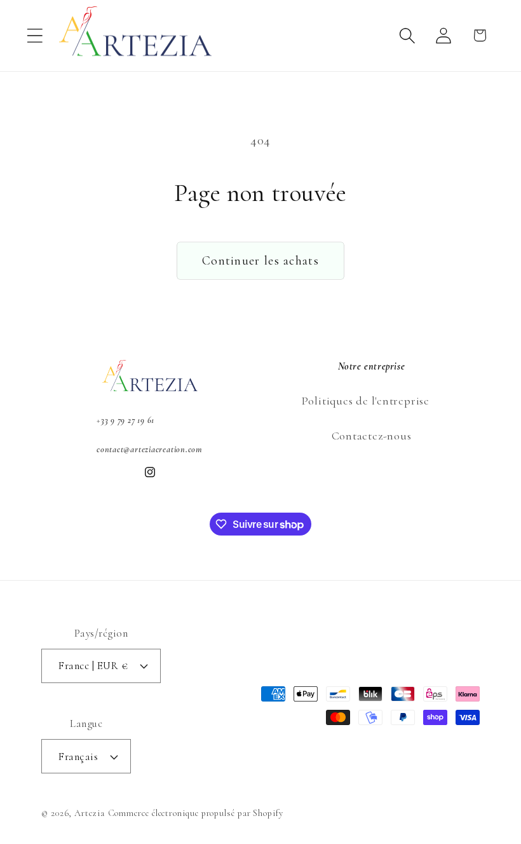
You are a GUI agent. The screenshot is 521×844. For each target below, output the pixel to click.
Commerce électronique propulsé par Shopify (195, 813)
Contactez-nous (372, 436)
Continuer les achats (260, 260)
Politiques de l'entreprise (365, 401)
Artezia (89, 813)
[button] (35, 35)
